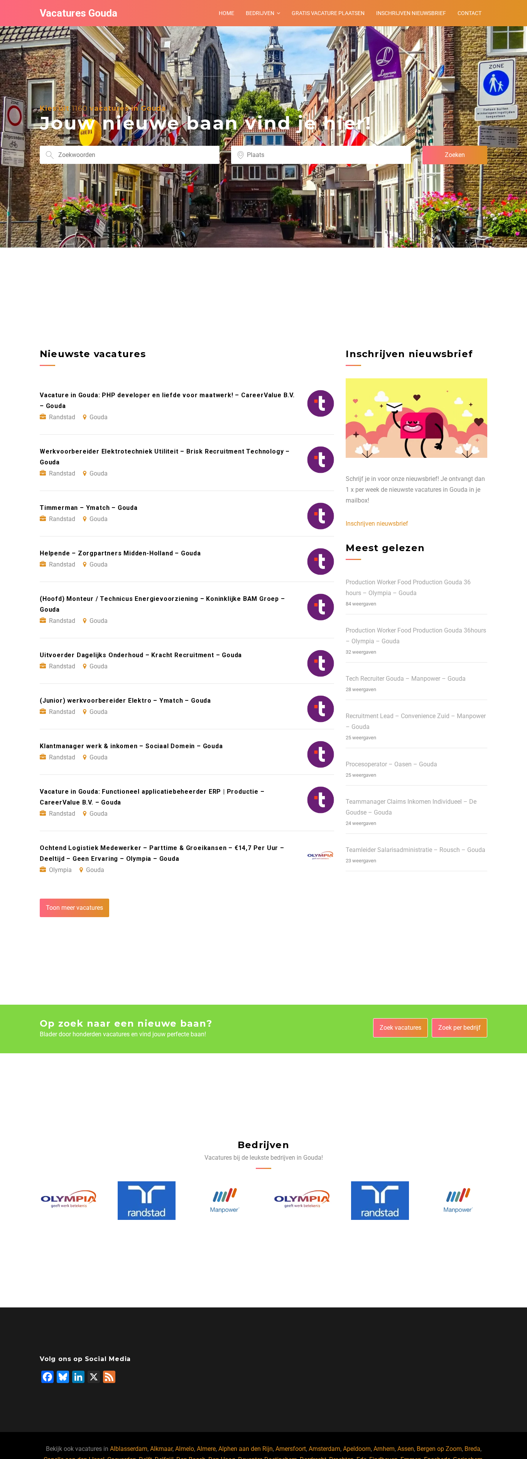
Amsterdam (324, 1448)
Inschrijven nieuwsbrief (411, 13)
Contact (469, 13)
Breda (472, 1448)
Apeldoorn (357, 1448)
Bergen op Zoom (439, 1448)
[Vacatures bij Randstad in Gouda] (69, 1201)
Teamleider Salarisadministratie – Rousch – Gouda (415, 849)
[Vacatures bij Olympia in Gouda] (225, 1200)
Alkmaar (161, 1448)
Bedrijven (260, 13)
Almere (206, 1448)
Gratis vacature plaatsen (328, 13)
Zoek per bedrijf (459, 1027)
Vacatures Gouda (78, 13)
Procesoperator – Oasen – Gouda (391, 764)
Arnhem (384, 1448)
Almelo (184, 1448)
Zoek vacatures (400, 1027)
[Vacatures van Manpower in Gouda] (147, 1200)
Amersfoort (290, 1448)
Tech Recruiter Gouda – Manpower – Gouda (406, 678)
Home (226, 13)
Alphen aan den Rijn (245, 1448)
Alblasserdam (128, 1448)
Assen (405, 1448)
